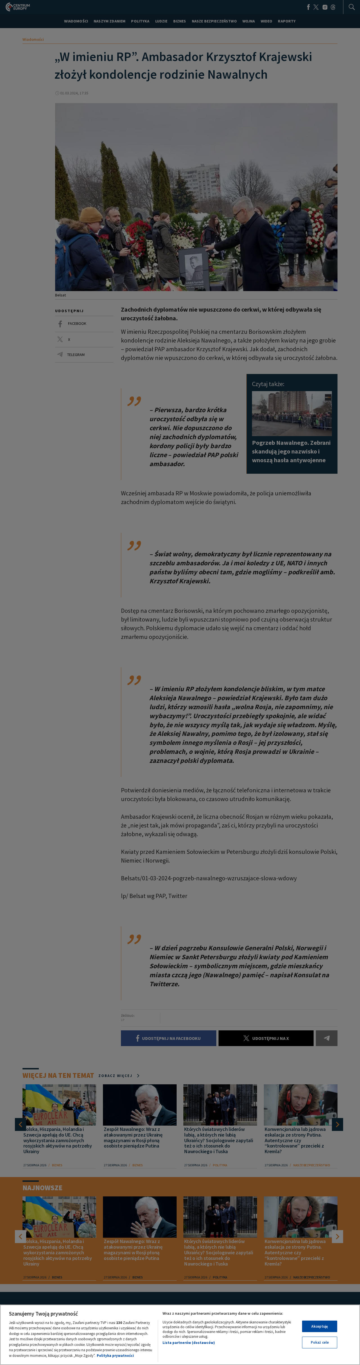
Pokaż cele (320, 1342)
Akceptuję (319, 1326)
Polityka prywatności (115, 1355)
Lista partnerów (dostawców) (189, 1342)
